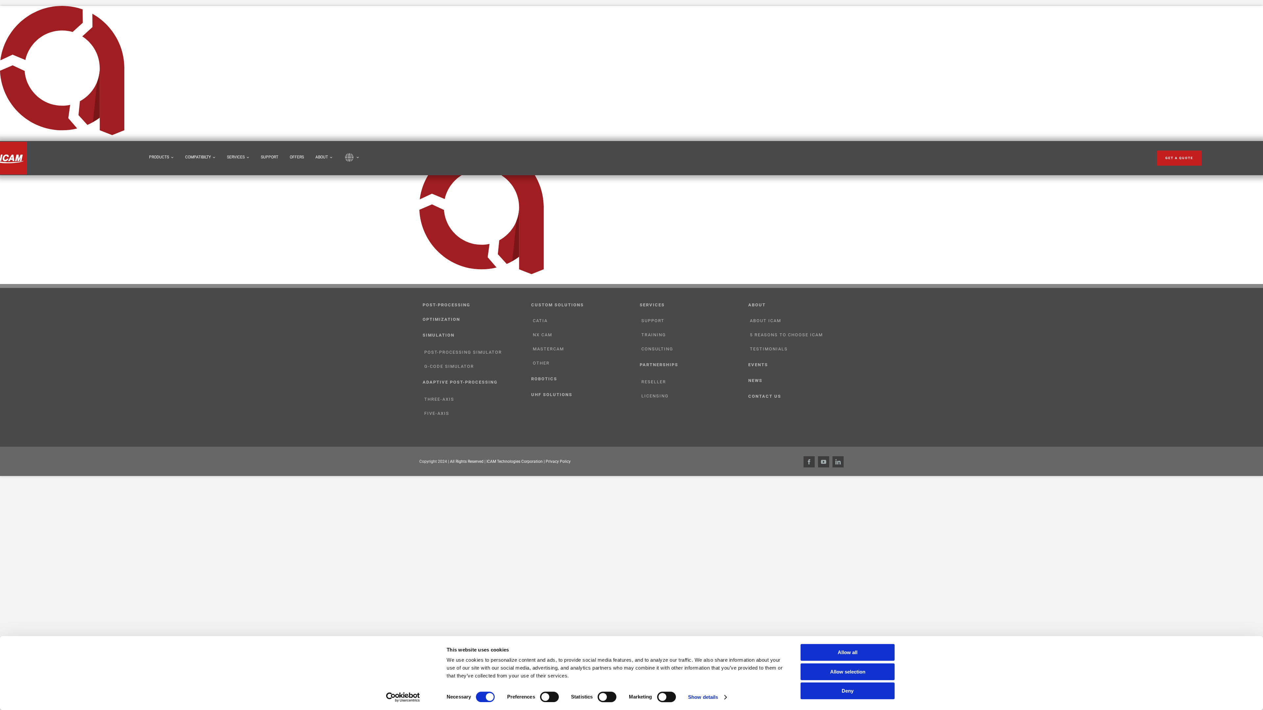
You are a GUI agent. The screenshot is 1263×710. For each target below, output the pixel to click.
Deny (848, 691)
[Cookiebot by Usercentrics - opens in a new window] (403, 697)
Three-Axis (439, 399)
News (755, 380)
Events (758, 364)
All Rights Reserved (466, 461)
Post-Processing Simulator (463, 352)
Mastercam (548, 348)
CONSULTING (657, 348)
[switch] (549, 697)
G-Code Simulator (449, 366)
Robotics (544, 378)
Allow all (847, 652)
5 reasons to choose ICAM (786, 334)
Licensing (655, 395)
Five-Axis (436, 413)
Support (652, 320)
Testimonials (769, 348)
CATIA (540, 320)
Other (541, 363)
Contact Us (764, 396)
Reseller (653, 381)
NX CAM (542, 334)
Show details (703, 697)
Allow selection (847, 671)
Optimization (441, 319)
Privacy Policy (558, 461)
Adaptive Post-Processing (460, 382)
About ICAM (765, 320)
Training (653, 334)
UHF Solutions (551, 394)
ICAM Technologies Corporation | (516, 461)
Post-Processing (446, 304)
